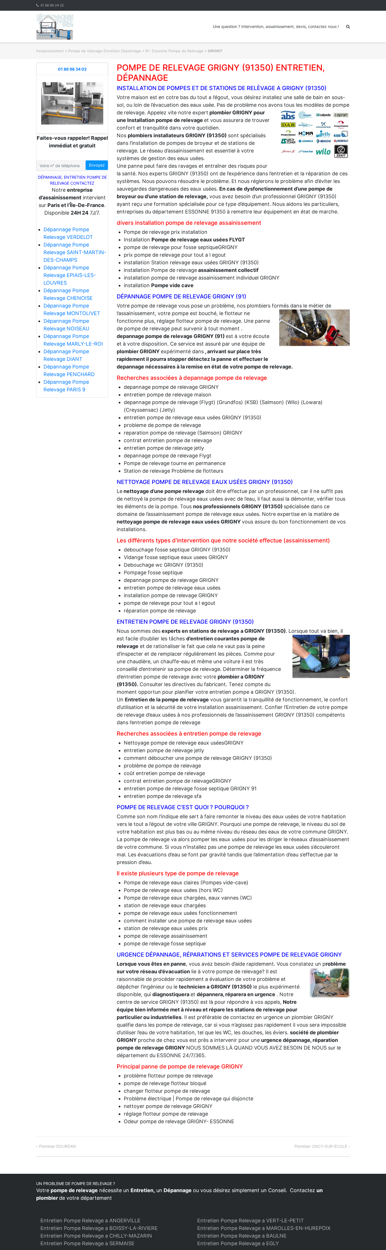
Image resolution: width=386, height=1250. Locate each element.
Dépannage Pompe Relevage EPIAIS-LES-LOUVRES (70, 275)
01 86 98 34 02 (52, 5)
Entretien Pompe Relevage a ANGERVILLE (90, 1220)
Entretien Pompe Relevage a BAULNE (242, 1236)
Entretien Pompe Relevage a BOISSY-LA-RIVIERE (99, 1228)
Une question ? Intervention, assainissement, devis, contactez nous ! (276, 26)
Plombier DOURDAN (57, 1146)
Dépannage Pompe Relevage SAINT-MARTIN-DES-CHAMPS (75, 252)
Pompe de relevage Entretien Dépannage (104, 51)
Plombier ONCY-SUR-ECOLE (320, 1146)
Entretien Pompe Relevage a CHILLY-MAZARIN (96, 1236)
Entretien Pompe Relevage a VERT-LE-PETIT (250, 1220)
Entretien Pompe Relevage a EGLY (238, 1243)
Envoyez (97, 165)
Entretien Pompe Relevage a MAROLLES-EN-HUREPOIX (264, 1228)
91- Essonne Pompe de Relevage (174, 51)
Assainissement (50, 51)
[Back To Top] (372, 1236)
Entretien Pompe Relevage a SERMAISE (87, 1243)
